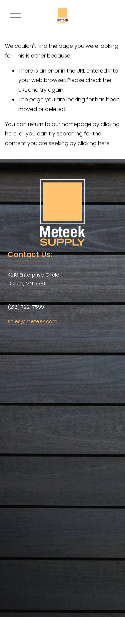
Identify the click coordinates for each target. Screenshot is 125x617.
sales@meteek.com (32, 321)
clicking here (94, 143)
